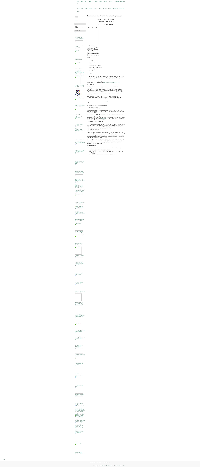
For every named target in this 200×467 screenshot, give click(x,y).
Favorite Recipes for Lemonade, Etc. (79, 364)
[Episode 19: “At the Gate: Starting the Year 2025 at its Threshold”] (79, 353)
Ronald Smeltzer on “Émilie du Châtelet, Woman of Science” (79, 303)
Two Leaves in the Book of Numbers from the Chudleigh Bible (79, 282)
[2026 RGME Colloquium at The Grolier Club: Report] (79, 104)
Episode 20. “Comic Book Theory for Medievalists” (79, 346)
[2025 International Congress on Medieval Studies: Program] (79, 261)
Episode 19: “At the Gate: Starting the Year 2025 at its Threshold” (80, 355)
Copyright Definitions (109, 100)
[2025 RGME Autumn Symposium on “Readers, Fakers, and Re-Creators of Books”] (79, 230)
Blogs (82, 1)
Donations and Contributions (119, 1)
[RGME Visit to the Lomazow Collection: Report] (79, 372)
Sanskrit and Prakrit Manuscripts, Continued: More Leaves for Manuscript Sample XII (79, 70)
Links (78, 3)
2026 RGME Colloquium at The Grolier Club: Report (80, 107)
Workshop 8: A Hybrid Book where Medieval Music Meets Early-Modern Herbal (79, 221)
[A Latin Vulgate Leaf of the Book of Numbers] (79, 393)
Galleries (110, 1)
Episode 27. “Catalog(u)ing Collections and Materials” (78, 48)
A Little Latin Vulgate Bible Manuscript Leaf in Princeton (80, 180)
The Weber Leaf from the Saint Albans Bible (80, 331)
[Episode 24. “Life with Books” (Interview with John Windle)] (78, 84)
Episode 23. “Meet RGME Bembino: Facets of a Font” (79, 130)
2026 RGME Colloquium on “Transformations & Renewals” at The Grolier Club (80, 141)
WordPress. (104, 465)
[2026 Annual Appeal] (80, 192)
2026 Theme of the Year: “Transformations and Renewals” (79, 151)
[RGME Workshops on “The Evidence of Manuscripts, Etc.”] (79, 242)
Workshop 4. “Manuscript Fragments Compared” (80, 338)
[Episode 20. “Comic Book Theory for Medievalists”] (79, 344)
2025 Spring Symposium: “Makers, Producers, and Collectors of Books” (80, 315)
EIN (96, 77)
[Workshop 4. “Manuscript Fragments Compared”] (79, 335)
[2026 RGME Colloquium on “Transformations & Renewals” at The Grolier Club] (79, 138)
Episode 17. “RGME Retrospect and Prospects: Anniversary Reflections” (80, 413)
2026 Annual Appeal (79, 193)
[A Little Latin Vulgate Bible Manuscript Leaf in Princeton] (79, 178)
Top (4, 459)
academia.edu (103, 118)
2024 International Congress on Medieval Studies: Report (79, 431)
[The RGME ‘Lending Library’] (79, 402)
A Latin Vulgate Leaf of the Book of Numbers (79, 395)
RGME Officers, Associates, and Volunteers (111, 82)
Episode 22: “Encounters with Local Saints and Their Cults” (79, 204)
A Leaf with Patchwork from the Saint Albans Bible (79, 162)
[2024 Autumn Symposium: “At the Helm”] (79, 382)
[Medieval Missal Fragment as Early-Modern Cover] (79, 113)
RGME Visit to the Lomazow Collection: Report (79, 375)
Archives (76, 26)
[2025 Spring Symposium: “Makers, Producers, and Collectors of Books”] (78, 312)
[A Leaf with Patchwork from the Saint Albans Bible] (79, 160)
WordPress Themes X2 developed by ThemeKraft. (116, 465)
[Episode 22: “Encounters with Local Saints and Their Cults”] (79, 201)
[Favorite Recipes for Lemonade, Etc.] (79, 362)
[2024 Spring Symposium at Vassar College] (79, 440)
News (78, 1)
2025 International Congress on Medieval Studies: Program (79, 263)
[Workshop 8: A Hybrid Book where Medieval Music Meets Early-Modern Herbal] (79, 218)
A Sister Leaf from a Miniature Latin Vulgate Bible (79, 172)
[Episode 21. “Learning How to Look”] (78, 254)
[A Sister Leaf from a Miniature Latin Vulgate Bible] (79, 170)
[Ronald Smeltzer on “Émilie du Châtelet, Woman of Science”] (78, 301)
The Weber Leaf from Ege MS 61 (79, 125)
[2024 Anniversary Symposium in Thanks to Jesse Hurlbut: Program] (78, 451)
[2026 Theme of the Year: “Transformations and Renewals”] (79, 149)
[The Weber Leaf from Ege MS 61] (79, 123)
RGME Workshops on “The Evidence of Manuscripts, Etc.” (79, 245)
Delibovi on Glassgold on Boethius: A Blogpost (80, 292)
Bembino (90, 1)
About (86, 1)
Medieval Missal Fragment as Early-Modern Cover (78, 116)
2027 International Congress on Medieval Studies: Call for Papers (79, 38)
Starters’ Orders (78, 323)
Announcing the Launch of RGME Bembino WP (79, 97)
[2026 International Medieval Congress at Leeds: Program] (78, 58)
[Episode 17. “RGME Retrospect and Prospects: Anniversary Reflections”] (80, 410)
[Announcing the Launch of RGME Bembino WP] (78, 95)
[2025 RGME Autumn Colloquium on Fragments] (80, 211)
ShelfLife (105, 1)
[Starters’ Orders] (79, 321)
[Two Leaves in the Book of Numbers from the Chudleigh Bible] (79, 279)
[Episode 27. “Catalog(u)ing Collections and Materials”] (79, 45)
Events (100, 1)
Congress (96, 1)
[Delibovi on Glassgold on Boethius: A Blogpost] (79, 290)
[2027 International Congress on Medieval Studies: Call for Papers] (79, 36)
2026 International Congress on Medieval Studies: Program (79, 75)
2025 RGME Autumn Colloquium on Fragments (80, 213)
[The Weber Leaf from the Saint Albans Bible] (79, 329)
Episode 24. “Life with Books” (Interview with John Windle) (79, 86)
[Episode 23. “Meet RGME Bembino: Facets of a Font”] (80, 128)
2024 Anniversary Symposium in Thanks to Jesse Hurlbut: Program (79, 453)
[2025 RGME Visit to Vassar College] (79, 272)
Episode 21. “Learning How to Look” (79, 256)
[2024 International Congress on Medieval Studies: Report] (80, 428)
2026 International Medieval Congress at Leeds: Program (79, 61)
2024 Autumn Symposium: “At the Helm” (79, 385)
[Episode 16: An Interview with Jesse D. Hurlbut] (80, 419)
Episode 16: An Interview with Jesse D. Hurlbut (80, 421)
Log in (76, 20)
